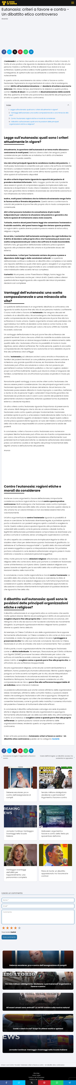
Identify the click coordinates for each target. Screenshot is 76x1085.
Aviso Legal (36, 1075)
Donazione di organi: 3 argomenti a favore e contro (19, 757)
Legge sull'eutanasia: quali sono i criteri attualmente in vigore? (34, 109)
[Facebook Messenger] (9, 51)
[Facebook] (4, 51)
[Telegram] (31, 51)
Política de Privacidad (36, 1077)
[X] (14, 51)
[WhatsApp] (25, 51)
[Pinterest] (20, 51)
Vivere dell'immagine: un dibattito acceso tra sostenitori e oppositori (56, 757)
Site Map (36, 1073)
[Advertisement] (38, 34)
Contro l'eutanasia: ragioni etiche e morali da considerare (33, 118)
